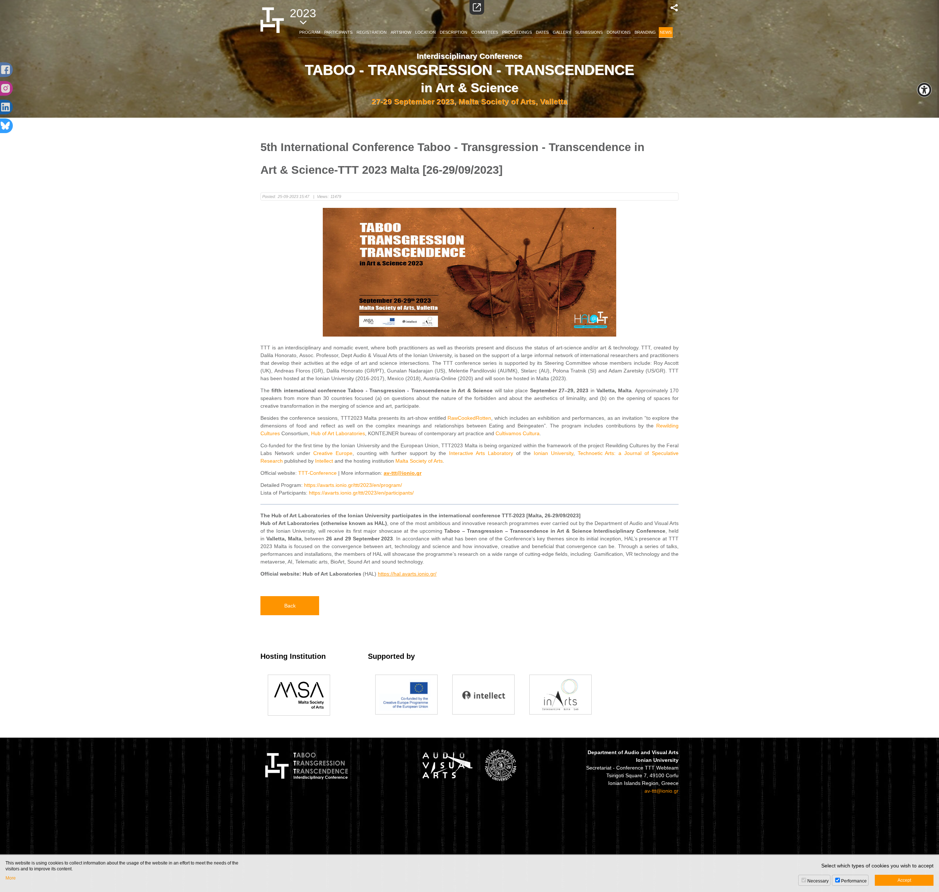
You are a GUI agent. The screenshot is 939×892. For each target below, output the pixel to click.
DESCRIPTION (453, 32)
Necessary (818, 881)
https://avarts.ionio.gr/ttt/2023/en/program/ (353, 485)
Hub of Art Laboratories (338, 433)
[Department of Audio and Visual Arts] (447, 765)
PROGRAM (309, 32)
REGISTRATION (372, 32)
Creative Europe (332, 453)
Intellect (324, 461)
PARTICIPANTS (338, 32)
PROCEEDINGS (517, 32)
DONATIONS (619, 32)
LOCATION (425, 32)
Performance (854, 881)
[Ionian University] (500, 765)
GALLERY (562, 32)
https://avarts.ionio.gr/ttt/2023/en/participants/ (361, 493)
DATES (542, 32)
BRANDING (645, 32)
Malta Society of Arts (419, 461)
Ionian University (553, 453)
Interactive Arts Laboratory (481, 453)
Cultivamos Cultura (518, 433)
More (11, 878)
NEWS (666, 32)
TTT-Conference (317, 473)
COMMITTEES (484, 32)
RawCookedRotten (469, 418)
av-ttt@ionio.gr (661, 791)
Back (290, 606)
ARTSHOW (401, 32)
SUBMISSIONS (589, 32)
